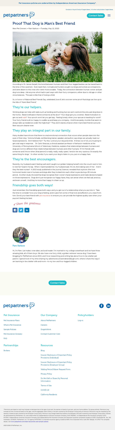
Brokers (7, 351)
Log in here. (86, 9)
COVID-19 (45, 390)
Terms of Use (46, 386)
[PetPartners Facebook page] (102, 306)
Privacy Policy (46, 374)
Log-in (80, 320)
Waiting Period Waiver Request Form (55, 369)
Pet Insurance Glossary (13, 334)
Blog (42, 351)
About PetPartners (48, 320)
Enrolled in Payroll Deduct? (74, 9)
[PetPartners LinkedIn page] (108, 306)
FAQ (5, 338)
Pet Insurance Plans (11, 320)
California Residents (49, 395)
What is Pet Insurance (12, 325)
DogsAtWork (46, 329)
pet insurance (44, 196)
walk (24, 117)
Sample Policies (10, 329)
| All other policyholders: (97, 9)
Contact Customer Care (50, 334)
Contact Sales (96, 15)
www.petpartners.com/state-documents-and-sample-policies (29, 421)
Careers (44, 325)
